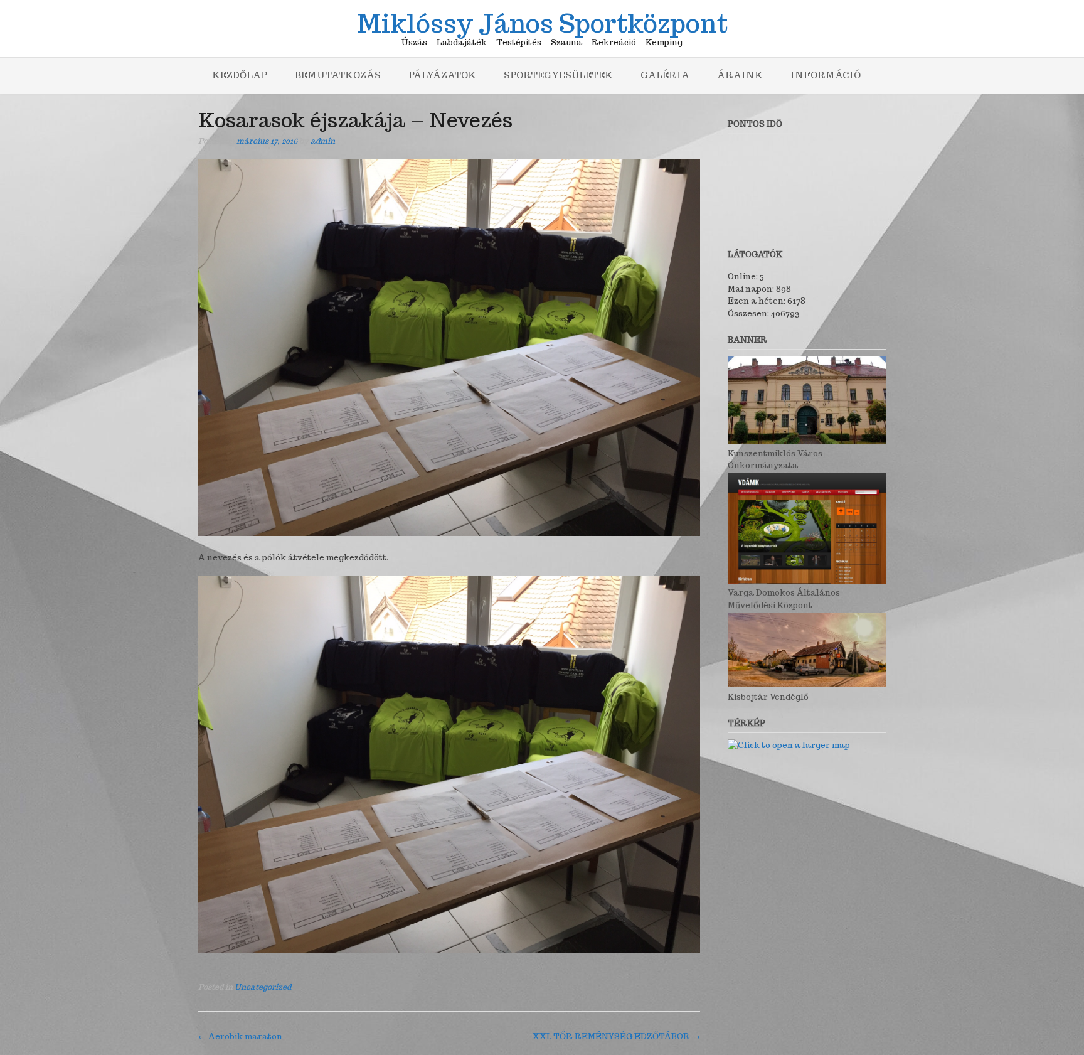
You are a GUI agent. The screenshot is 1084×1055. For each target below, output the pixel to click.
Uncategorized (263, 987)
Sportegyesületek (558, 75)
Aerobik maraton (240, 1036)
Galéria (664, 75)
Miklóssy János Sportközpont (542, 21)
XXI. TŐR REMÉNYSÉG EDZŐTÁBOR (616, 1036)
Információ (825, 75)
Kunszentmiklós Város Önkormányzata (775, 459)
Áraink (740, 75)
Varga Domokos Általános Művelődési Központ (784, 599)
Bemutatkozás (338, 75)
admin (323, 141)
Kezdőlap (239, 75)
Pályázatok (442, 75)
